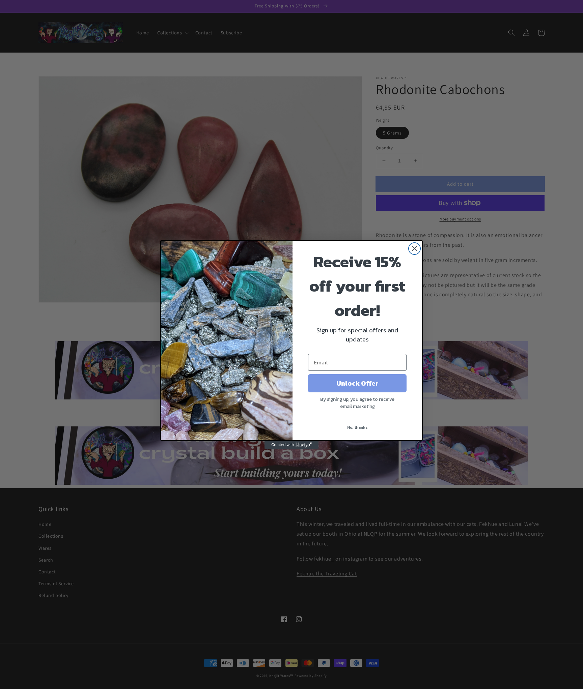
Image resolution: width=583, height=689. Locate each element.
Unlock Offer (357, 383)
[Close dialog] (414, 248)
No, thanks (357, 427)
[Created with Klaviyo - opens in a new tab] (291, 445)
